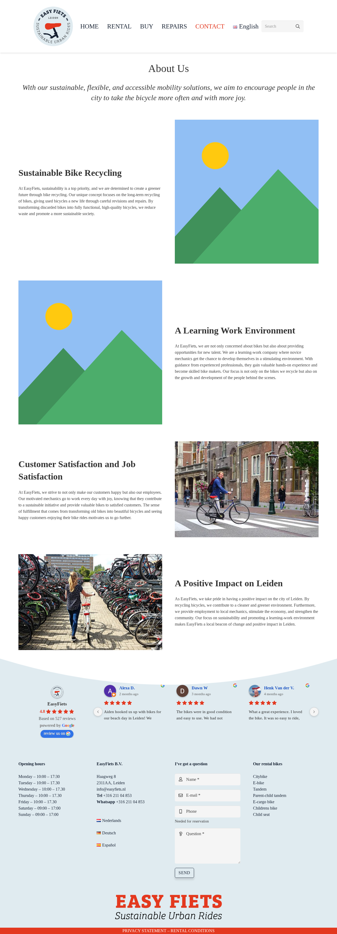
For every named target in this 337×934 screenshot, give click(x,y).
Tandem (259, 789)
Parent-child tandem (269, 795)
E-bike (258, 783)
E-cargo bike (263, 802)
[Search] (298, 26)
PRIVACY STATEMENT (144, 930)
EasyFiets (57, 703)
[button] (136, 26)
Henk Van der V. (279, 688)
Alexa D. (127, 688)
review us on (54, 733)
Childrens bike (265, 808)
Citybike (260, 776)
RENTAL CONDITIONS (193, 930)
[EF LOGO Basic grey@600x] (53, 26)
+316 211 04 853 (117, 795)
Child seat (261, 814)
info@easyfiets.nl (111, 789)
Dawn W (200, 688)
